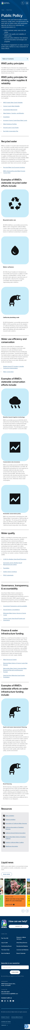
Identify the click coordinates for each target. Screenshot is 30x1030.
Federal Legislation (10, 819)
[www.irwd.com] (5, 3)
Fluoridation (6, 568)
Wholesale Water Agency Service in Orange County (14, 614)
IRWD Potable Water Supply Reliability (13, 102)
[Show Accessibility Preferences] (26, 1026)
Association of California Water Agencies (16, 823)
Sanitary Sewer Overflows (10, 571)
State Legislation (10, 815)
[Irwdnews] (5, 1001)
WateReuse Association (12, 846)
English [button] (3, 1025)
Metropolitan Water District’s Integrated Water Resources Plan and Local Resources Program (15, 670)
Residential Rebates (22, 946)
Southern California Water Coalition (15, 842)
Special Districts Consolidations (11, 609)
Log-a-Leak (4, 942)
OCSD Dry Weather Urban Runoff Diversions (14, 559)
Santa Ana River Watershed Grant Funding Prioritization (14, 676)
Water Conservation (8, 371)
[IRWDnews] (8, 1001)
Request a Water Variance (21, 938)
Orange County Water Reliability (11, 106)
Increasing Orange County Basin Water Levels (15, 120)
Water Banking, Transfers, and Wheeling (13, 113)
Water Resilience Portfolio (10, 124)
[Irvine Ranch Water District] (2, 1001)
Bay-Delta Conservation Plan (10, 131)
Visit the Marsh (5, 953)
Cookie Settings (6, 1021)
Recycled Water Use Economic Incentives (14, 167)
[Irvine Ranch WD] (13, 1001)
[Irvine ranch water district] (10, 1001)
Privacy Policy (20, 976)
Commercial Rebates (22, 949)
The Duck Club (5, 949)
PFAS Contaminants (8, 575)
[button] (27, 3)
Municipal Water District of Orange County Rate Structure (15, 664)
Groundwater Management (10, 109)
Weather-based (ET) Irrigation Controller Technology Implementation (13, 367)
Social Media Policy (17, 1017)
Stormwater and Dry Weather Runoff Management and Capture (12, 563)
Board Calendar (21, 953)
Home (3, 10)
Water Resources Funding (10, 659)
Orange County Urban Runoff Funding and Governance (14, 619)
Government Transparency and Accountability (15, 606)
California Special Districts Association (15, 833)
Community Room (6, 946)
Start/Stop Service (22, 942)
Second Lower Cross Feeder (11, 127)
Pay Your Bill (4, 938)
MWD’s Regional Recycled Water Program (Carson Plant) (14, 171)
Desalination (6, 116)
